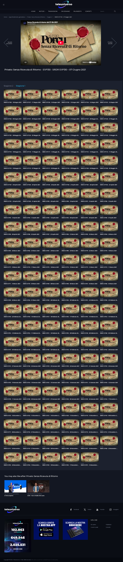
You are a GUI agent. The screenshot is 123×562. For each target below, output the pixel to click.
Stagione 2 (8, 86)
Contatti (108, 527)
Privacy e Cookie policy (52, 559)
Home (5, 17)
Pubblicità (108, 524)
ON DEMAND (65, 11)
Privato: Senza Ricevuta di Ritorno (36, 17)
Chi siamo (93, 524)
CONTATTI (88, 11)
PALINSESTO (77, 11)
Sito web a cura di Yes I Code (39, 559)
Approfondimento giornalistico (17, 17)
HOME (33, 11)
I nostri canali (94, 527)
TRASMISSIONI (52, 11)
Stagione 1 (50, 17)
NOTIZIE (41, 11)
